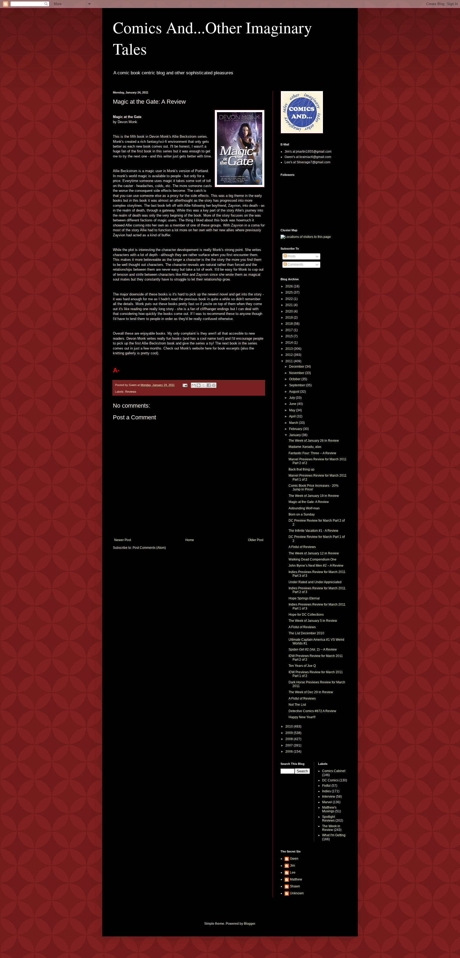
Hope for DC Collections (306, 614)
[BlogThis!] (198, 385)
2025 (289, 292)
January (295, 435)
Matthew (296, 879)
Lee (292, 872)
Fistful (326, 785)
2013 (289, 349)
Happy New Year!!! (302, 717)
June (293, 404)
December (297, 366)
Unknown (297, 893)
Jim (292, 865)
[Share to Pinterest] (213, 385)
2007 (289, 745)
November (297, 373)
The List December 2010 (306, 633)
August (294, 391)
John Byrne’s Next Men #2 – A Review (316, 565)
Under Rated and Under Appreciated (315, 582)
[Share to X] (203, 385)
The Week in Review (331, 828)
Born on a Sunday (302, 514)
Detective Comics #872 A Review (312, 711)
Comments (295, 264)
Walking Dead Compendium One (312, 559)
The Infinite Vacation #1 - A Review (313, 531)
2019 (289, 317)
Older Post (255, 540)
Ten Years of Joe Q (302, 666)
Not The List (297, 705)
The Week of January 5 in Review (313, 621)
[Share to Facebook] (208, 385)
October (295, 379)
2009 (289, 733)
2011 (289, 361)
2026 (289, 286)
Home (189, 540)
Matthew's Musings (329, 809)
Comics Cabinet (333, 771)
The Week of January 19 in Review (314, 496)
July (292, 398)
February (296, 429)
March (294, 423)
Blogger (249, 923)
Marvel (327, 802)
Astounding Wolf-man (304, 508)
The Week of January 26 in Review (314, 441)
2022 (289, 299)
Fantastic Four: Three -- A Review (312, 453)
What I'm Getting (334, 835)
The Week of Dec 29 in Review (311, 692)
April (293, 416)
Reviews (130, 391)
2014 (289, 342)
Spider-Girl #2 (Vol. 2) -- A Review (313, 649)
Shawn (295, 886)
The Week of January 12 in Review (314, 553)
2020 (289, 311)
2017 (289, 330)
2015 (289, 336)
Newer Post (122, 540)
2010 (289, 726)
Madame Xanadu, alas (305, 447)
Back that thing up (301, 469)
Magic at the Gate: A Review (309, 502)
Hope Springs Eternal (304, 598)
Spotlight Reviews (328, 818)
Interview (328, 796)
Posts (291, 256)
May (292, 410)
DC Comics (330, 780)
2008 (289, 739)
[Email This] (193, 385)
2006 (289, 751)
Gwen (294, 858)
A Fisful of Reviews (302, 547)
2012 (289, 355)
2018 (289, 324)
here (208, 348)
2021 (289, 305)
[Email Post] (184, 385)
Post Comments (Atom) (149, 548)
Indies (326, 791)
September (297, 385)
